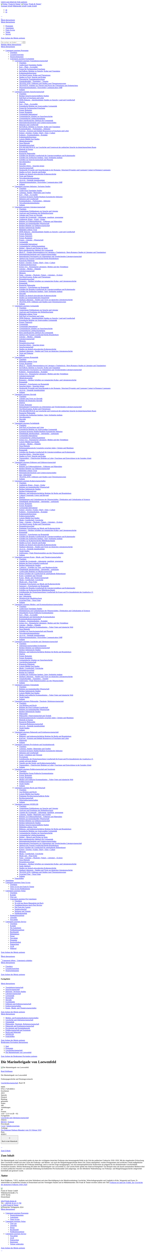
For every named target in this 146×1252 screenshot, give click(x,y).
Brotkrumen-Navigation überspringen (14, 1042)
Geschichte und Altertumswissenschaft (15, 1118)
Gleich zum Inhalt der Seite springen (14, 2)
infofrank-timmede (8, 1201)
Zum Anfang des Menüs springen (13, 38)
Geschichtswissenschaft (9, 1083)
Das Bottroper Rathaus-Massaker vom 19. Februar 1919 (21, 1130)
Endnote (11, 1122)
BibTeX (4, 1122)
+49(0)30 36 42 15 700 (13, 1203)
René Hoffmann (7, 1071)
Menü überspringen (8, 20)
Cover (3, 1126)
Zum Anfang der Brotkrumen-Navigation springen (19, 1056)
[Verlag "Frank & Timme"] (21, 4)
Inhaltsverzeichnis (13, 1126)
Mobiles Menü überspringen (11, 45)
